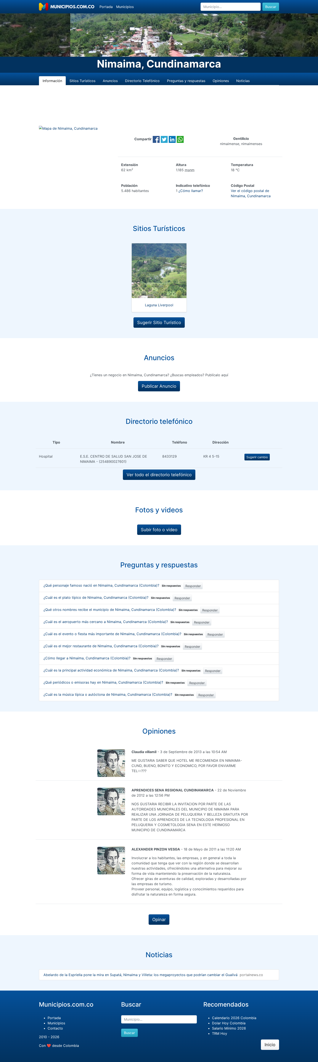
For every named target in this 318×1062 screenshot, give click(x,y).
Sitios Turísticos (82, 81)
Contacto (55, 1028)
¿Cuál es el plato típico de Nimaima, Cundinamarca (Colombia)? (106, 597)
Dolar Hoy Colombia (229, 1023)
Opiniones (221, 81)
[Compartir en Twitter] (164, 139)
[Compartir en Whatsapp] (180, 139)
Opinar (159, 919)
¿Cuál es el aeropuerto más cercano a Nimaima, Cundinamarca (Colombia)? (116, 622)
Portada (106, 7)
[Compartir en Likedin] (172, 139)
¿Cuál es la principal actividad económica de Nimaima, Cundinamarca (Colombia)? (122, 670)
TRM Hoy (219, 1033)
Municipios (125, 7)
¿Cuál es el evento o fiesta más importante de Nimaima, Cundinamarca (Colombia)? (123, 634)
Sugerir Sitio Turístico (159, 322)
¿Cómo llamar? (190, 191)
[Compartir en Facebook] (156, 139)
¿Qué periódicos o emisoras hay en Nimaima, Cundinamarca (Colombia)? (114, 682)
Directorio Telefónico (142, 81)
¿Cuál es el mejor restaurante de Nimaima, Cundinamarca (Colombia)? (111, 646)
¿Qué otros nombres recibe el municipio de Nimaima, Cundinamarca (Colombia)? (120, 609)
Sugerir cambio (257, 457)
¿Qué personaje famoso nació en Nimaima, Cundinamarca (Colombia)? (112, 585)
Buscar (270, 7)
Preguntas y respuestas (186, 81)
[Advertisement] (159, 110)
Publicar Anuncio (159, 386)
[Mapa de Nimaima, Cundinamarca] (68, 128)
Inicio (270, 1044)
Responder (193, 586)
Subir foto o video (159, 529)
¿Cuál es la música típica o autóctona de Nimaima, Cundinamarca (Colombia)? (118, 694)
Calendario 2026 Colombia (234, 1018)
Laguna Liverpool (159, 305)
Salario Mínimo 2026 (229, 1028)
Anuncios (110, 81)
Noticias (243, 81)
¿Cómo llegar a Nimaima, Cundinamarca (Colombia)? (97, 658)
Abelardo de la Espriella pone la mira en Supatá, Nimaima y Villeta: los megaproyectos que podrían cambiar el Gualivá (140, 975)
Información (52, 81)
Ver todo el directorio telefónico (159, 474)
